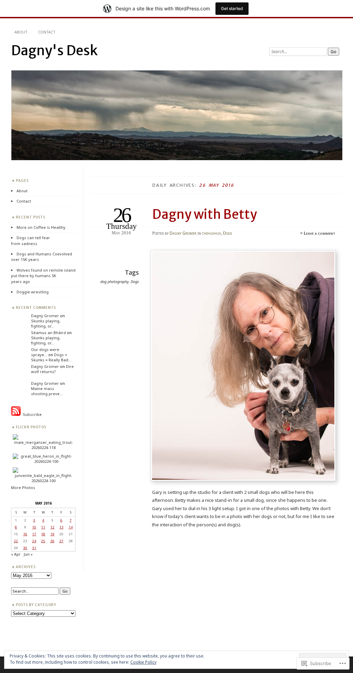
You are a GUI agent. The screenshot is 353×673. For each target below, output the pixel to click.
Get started (232, 8)
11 (43, 527)
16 (25, 533)
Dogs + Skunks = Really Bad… (51, 357)
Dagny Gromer (183, 233)
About (21, 32)
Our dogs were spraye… (45, 352)
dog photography (114, 281)
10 (34, 527)
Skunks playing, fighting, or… (45, 323)
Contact (47, 32)
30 (25, 547)
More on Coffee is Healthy (41, 227)
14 (71, 527)
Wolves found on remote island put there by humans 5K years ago (43, 275)
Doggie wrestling (33, 291)
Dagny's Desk (54, 50)
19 (52, 533)
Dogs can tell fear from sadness (30, 240)
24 (34, 540)
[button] (243, 365)
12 (52, 527)
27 (61, 540)
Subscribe (31, 414)
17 (34, 533)
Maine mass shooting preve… (47, 391)
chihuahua (211, 233)
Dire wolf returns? (52, 369)
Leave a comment (319, 233)
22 (16, 540)
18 (43, 533)
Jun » (28, 554)
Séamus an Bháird (48, 332)
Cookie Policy (143, 662)
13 (61, 527)
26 (52, 540)
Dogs (227, 233)
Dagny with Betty (204, 214)
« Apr (16, 554)
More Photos (23, 487)
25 (43, 540)
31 (34, 547)
